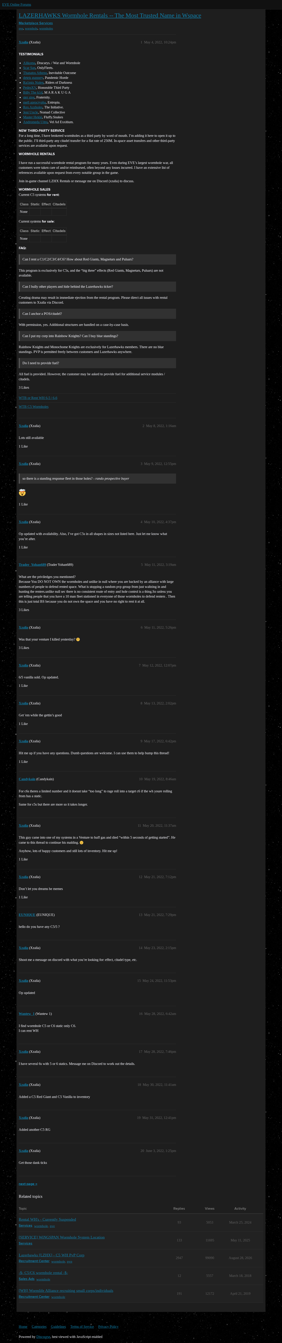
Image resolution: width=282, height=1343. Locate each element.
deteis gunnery (33, 78)
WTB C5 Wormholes (33, 407)
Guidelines (58, 1326)
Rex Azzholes (33, 107)
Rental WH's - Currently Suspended (47, 1219)
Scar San (29, 68)
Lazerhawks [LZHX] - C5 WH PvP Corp (51, 1255)
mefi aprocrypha (34, 102)
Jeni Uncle (30, 112)
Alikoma (29, 63)
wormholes (46, 28)
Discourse (43, 1337)
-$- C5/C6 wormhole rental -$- (43, 1273)
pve (21, 28)
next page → (28, 1184)
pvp (69, 1261)
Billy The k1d (33, 92)
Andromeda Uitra (35, 122)
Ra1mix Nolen (33, 82)
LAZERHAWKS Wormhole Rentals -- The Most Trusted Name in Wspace (110, 15)
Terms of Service (82, 1326)
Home (23, 1326)
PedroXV (29, 87)
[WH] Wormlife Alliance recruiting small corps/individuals (66, 1290)
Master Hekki (32, 117)
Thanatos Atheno (35, 73)
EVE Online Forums (16, 4)
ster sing (29, 97)
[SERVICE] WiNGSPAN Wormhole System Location (62, 1237)
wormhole (31, 28)
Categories (39, 1326)
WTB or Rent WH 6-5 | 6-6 (38, 398)
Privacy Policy (108, 1326)
